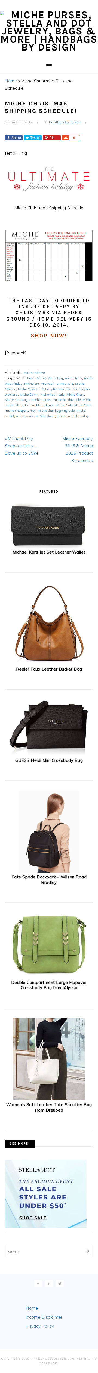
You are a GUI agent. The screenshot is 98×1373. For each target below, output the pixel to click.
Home (11, 80)
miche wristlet (27, 416)
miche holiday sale (67, 400)
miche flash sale (52, 394)
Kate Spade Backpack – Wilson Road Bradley (49, 879)
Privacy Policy (40, 1326)
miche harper (41, 400)
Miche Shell (83, 405)
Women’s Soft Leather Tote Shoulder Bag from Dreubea (49, 1107)
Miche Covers (28, 389)
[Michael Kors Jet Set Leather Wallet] (49, 547)
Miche (41, 378)
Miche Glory (75, 394)
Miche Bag (55, 378)
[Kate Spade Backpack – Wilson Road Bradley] (49, 871)
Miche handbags (17, 400)
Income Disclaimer (44, 1317)
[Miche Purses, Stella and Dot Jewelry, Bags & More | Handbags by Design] (49, 47)
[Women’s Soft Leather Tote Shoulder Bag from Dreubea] (49, 1099)
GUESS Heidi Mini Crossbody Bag (49, 760)
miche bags (73, 378)
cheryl (30, 378)
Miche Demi (29, 394)
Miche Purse (45, 405)
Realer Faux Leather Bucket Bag (49, 669)
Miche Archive (34, 373)
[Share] (65, 137)
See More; (20, 1143)
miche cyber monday (55, 389)
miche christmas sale (57, 384)
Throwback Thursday (73, 416)
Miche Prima (24, 405)
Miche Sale (64, 405)
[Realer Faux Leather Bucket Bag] (49, 663)
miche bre (31, 384)
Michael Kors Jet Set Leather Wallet (49, 552)
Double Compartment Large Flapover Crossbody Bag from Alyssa (49, 985)
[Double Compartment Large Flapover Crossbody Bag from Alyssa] (49, 977)
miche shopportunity (20, 411)
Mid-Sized (47, 416)
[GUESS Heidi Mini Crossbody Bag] (49, 754)
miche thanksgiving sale (56, 411)
